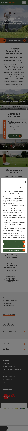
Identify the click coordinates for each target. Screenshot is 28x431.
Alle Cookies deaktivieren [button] (13, 250)
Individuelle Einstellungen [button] (13, 246)
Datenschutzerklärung (20, 186)
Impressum (22, 187)
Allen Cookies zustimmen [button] (12, 242)
